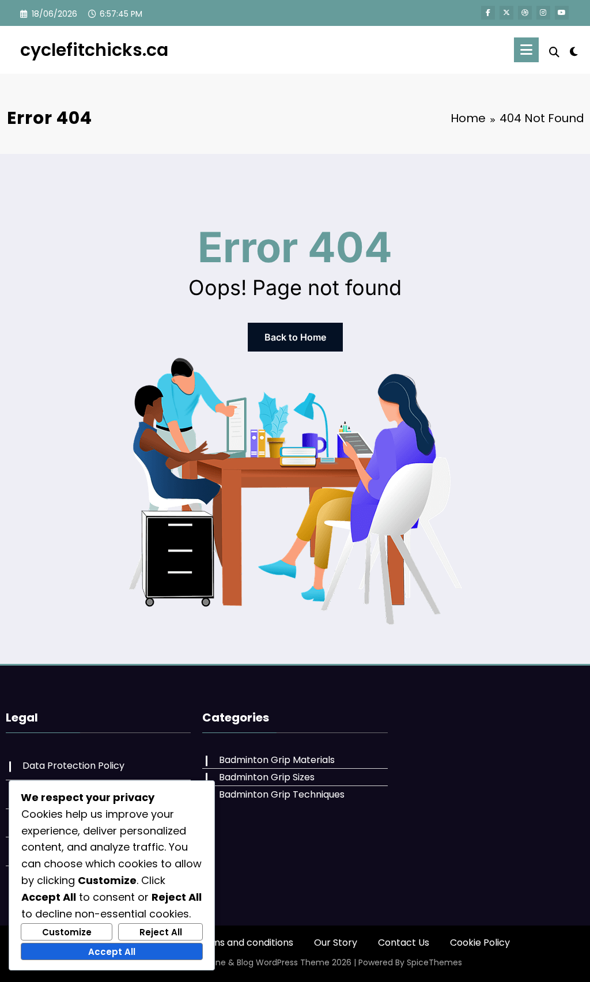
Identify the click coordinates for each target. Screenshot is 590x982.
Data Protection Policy (73, 765)
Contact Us (403, 942)
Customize (67, 932)
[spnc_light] (574, 50)
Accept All (111, 952)
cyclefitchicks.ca (94, 49)
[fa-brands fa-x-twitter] (506, 13)
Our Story (335, 942)
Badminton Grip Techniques (282, 794)
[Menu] (526, 49)
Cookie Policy (480, 942)
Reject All (160, 932)
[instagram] (543, 13)
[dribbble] (525, 13)
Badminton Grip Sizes (267, 777)
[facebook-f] (488, 13)
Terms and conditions (244, 942)
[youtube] (562, 13)
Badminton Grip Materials (277, 759)
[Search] (554, 52)
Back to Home (295, 337)
